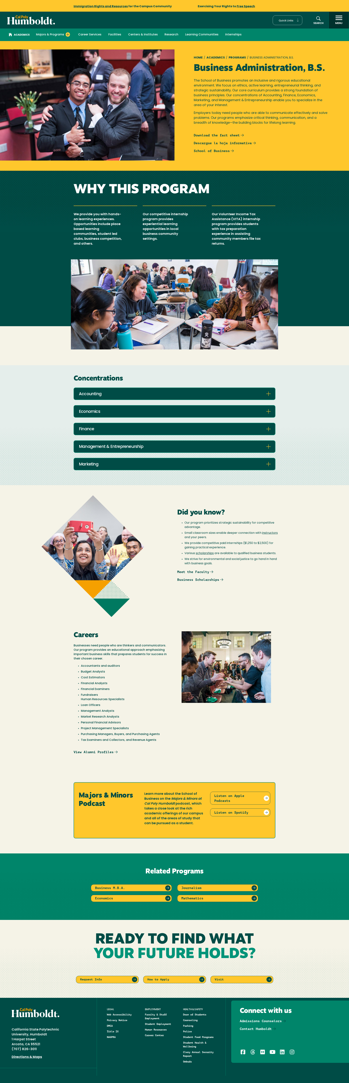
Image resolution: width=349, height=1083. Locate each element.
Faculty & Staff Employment (156, 1016)
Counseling (190, 1020)
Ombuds (187, 1061)
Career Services (89, 34)
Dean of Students (194, 1014)
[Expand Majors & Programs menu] (68, 34)
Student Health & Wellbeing (194, 1044)
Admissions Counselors (261, 1021)
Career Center (154, 1035)
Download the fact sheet (217, 135)
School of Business (212, 151)
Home (198, 57)
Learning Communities (201, 34)
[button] (287, 20)
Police (187, 1031)
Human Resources (156, 1029)
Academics (22, 35)
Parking (188, 1025)
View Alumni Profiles (94, 752)
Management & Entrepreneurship (111, 447)
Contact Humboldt (256, 1029)
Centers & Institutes (143, 34)
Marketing (88, 464)
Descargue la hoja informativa (223, 143)
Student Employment (158, 1024)
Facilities (114, 34)
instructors (270, 533)
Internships (233, 34)
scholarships (205, 553)
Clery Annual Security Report (198, 1054)
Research (171, 34)
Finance (86, 429)
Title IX (113, 1031)
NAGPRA (111, 1037)
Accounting (90, 394)
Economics (89, 412)
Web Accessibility (119, 1014)
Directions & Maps (27, 1057)
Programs (237, 57)
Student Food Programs (198, 1037)
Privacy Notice (117, 1020)
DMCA (110, 1025)
